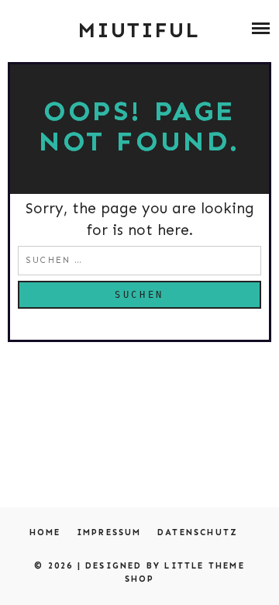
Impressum (109, 532)
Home (45, 532)
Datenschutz (197, 532)
